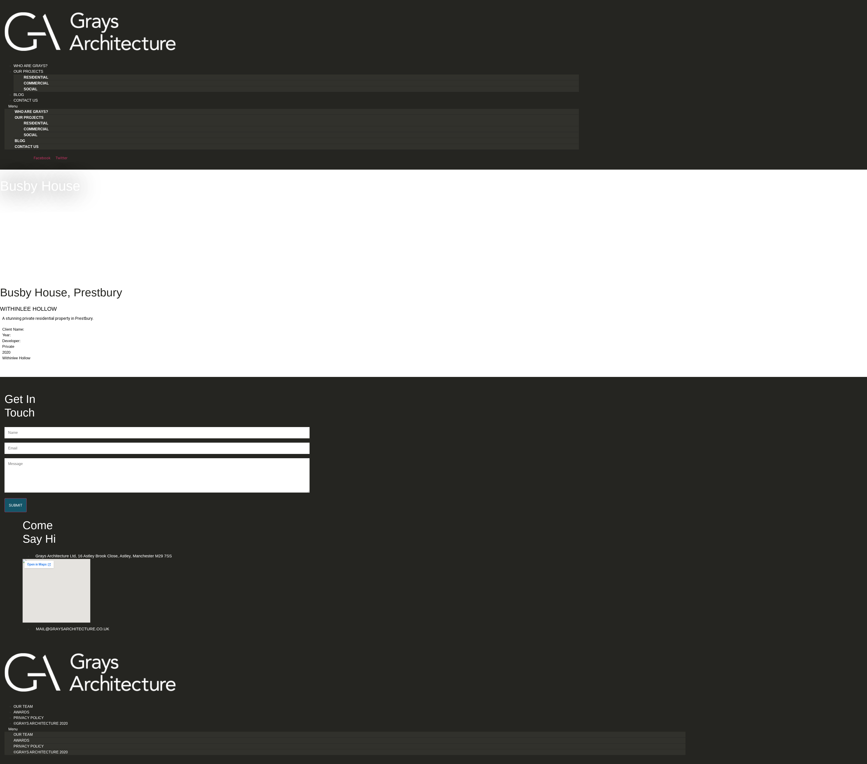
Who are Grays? (30, 66)
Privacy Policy (29, 718)
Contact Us (26, 100)
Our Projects (28, 71)
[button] (292, 106)
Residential (36, 77)
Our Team (23, 706)
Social (30, 89)
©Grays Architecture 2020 (41, 723)
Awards (21, 712)
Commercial (36, 83)
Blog (19, 95)
